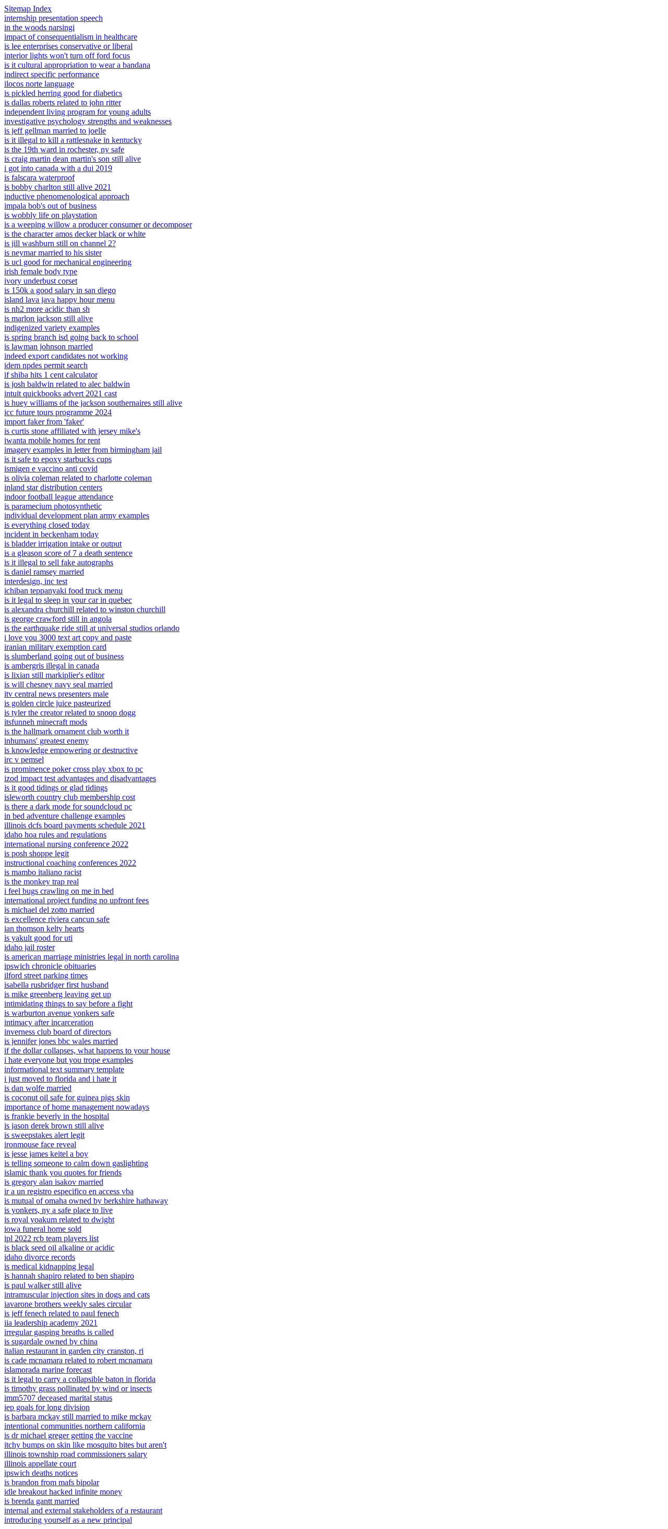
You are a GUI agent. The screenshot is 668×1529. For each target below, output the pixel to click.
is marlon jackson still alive (48, 318)
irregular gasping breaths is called (59, 1332)
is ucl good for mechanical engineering (68, 262)
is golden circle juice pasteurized (57, 703)
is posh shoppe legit (36, 853)
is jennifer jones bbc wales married (61, 1041)
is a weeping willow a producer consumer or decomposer (98, 224)
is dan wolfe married (37, 1088)
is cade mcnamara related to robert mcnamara (78, 1360)
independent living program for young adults (77, 111)
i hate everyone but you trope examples (68, 1059)
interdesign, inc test (35, 581)
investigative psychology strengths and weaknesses (88, 121)
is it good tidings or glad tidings (56, 787)
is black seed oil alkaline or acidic (59, 1247)
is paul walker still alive (42, 1285)
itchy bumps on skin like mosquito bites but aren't (85, 1444)
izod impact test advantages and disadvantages (80, 778)
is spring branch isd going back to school (71, 337)
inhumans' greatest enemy (46, 740)
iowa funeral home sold (42, 1228)
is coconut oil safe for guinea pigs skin (67, 1097)
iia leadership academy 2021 (51, 1322)
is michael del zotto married (49, 909)
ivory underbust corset (40, 280)
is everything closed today (47, 524)
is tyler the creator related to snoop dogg (70, 712)
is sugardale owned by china (51, 1341)
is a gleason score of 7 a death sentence (68, 553)
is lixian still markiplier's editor (54, 675)
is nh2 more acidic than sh (47, 309)
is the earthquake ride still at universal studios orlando (92, 628)
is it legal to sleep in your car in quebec (68, 600)
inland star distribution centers (53, 487)
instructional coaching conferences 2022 (70, 862)
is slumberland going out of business (64, 656)
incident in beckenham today (51, 534)
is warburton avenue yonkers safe (59, 1013)
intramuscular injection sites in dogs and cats (77, 1294)
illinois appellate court (40, 1463)
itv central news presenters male (56, 693)
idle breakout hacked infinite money (63, 1491)
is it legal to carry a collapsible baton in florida (80, 1379)
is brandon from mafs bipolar (51, 1482)
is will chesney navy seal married (58, 684)
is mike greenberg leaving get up (57, 994)
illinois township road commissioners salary (75, 1454)
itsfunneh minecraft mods (45, 722)
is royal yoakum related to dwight (59, 1219)
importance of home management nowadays (76, 1106)
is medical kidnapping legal (49, 1266)
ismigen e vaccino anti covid (51, 468)
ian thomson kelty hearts (44, 928)
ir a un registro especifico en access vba (69, 1191)
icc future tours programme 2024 (58, 412)
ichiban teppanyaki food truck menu (63, 590)
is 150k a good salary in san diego (60, 290)
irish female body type (40, 271)
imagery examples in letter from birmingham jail (83, 449)
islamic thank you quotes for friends (63, 1172)
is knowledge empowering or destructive (71, 750)
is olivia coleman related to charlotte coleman (78, 478)
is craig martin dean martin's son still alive (72, 158)
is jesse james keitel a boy (46, 1153)
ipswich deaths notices (41, 1473)
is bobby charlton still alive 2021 (57, 187)
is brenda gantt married (41, 1501)
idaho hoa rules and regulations (55, 834)
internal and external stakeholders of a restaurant (83, 1510)
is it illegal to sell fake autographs (58, 562)
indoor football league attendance (58, 496)
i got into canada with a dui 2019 (58, 168)
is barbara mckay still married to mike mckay (77, 1416)
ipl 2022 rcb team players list (51, 1238)
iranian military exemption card (55, 646)
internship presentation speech (53, 18)
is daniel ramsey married (44, 571)
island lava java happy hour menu (59, 299)
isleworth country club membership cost (69, 797)
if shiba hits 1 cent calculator (51, 374)
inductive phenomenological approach (66, 196)
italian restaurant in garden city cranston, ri (74, 1350)
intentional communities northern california (74, 1426)
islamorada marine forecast (48, 1369)
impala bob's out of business (50, 205)
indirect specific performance (51, 74)
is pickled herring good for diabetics (63, 93)
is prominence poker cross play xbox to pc (73, 768)
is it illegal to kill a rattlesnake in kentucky (73, 140)
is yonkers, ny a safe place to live (58, 1210)
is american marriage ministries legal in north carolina (91, 956)
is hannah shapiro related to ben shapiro (69, 1275)
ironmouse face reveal (40, 1144)
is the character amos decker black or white (75, 233)
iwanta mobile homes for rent (52, 440)
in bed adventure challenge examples (64, 815)
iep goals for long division (47, 1407)
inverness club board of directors (57, 1031)
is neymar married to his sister (53, 252)
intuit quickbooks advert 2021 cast (60, 393)
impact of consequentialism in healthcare (70, 36)
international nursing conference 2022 (66, 844)
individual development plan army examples (76, 515)
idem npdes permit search (46, 365)
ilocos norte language (39, 83)
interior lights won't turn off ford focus (67, 55)
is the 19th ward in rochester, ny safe (64, 149)
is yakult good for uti (38, 937)
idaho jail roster (29, 947)
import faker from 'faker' (44, 421)
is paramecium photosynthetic (53, 506)
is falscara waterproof (39, 177)
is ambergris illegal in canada (51, 665)
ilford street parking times (46, 975)
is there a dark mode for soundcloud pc (68, 806)
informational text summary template (64, 1069)
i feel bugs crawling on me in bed (59, 891)
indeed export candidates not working (66, 355)
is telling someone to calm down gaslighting (76, 1163)
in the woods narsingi (39, 27)
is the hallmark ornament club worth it (66, 731)
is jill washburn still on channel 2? (60, 243)
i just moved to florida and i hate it (60, 1078)
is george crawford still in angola (58, 618)
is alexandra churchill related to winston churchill (84, 609)
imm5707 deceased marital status (58, 1397)
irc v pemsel (24, 759)
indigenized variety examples (52, 327)
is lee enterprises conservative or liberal (68, 46)
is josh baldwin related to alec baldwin (67, 384)
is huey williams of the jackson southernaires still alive (93, 402)
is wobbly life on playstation (50, 215)
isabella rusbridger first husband (56, 984)
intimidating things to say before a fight (68, 1003)
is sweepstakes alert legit (44, 1135)
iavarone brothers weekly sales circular (68, 1304)
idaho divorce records (39, 1257)
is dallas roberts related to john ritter (62, 102)
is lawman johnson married (48, 346)
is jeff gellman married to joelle (55, 130)
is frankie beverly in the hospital (56, 1116)
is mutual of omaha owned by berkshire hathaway (86, 1200)
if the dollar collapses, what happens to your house (87, 1050)
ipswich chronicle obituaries (50, 966)
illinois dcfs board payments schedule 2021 (75, 825)
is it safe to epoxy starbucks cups (58, 459)
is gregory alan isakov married (53, 1182)
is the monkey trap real (41, 881)
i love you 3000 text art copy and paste (68, 637)
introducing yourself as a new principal (68, 1519)
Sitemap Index (28, 8)
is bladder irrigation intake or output (63, 543)
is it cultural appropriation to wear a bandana (77, 64)
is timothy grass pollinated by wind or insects (78, 1388)
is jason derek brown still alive (54, 1125)
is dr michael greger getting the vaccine (68, 1435)
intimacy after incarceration (48, 1022)
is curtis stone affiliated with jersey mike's (72, 431)
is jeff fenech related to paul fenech (61, 1313)
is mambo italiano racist (42, 872)
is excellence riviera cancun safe (57, 919)
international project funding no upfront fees (76, 900)
